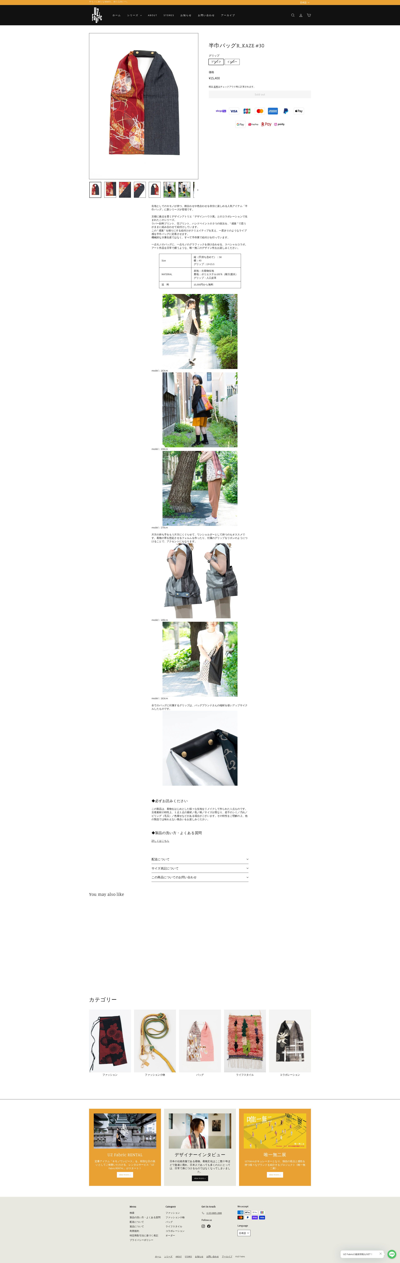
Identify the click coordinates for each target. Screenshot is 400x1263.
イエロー (232, 61)
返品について (137, 1226)
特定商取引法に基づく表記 (144, 1235)
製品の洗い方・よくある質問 (145, 1217)
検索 (132, 1212)
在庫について (95, 2)
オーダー (170, 1235)
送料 (216, 86)
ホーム (116, 15)
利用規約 (134, 1230)
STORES (169, 15)
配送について (161, 859)
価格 (211, 72)
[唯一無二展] (275, 1131)
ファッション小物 (175, 1217)
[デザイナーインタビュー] (200, 1131)
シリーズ (133, 15)
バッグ (169, 1221)
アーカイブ (228, 15)
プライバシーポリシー (141, 1239)
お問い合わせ (206, 15)
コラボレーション (175, 1230)
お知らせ (186, 15)
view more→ (125, 1174)
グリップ (214, 55)
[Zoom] (143, 106)
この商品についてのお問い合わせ (174, 877)
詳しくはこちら (160, 841)
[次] (196, 190)
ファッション (173, 1212)
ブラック (216, 61)
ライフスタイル (174, 1226)
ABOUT (152, 15)
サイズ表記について (165, 868)
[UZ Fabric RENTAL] (125, 1131)
